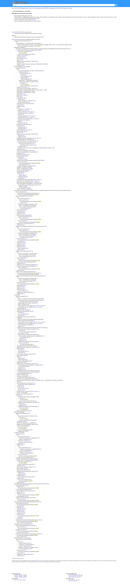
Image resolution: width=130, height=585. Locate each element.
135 (23, 120)
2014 (37, 21)
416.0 (20, 96)
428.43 (26, 314)
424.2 (24, 285)
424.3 (31, 251)
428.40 (31, 311)
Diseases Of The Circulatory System (38, 8)
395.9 (34, 206)
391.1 (37, 193)
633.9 (39, 305)
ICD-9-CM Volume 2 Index (17, 39)
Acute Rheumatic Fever (55, 8)
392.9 (21, 558)
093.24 (22, 270)
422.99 (26, 496)
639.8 (43, 305)
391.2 (30, 51)
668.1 (32, 324)
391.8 (28, 164)
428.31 (22, 349)
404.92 (28, 73)
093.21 (22, 249)
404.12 (29, 76)
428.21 (22, 387)
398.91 (34, 331)
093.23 (22, 293)
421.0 (25, 202)
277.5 (28, 116)
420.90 (26, 503)
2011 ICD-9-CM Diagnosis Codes (21, 8)
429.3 (28, 413)
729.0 (30, 524)
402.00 (23, 136)
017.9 (32, 182)
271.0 (28, 111)
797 (20, 381)
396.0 (29, 546)
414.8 (22, 62)
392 (14, 558)
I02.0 (24, 33)
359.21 (27, 117)
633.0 (35, 305)
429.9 (23, 68)
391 (42, 37)
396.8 (30, 442)
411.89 (32, 143)
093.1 (21, 173)
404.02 (29, 79)
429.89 (26, 171)
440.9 (24, 308)
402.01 (25, 77)
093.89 (22, 172)
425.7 (26, 55)
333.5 (30, 40)
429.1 (69, 48)
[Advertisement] (36, 26)
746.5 (22, 552)
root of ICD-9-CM (24, 561)
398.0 (40, 50)
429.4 (33, 354)
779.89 (25, 58)
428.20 (21, 385)
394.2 (28, 440)
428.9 (26, 296)
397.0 (44, 275)
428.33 (26, 351)
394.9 (32, 150)
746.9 (24, 98)
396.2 (29, 439)
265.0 (21, 95)
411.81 (34, 145)
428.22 (22, 390)
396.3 (28, 436)
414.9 (22, 104)
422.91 (22, 492)
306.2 (24, 128)
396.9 (28, 198)
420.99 (22, 506)
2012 (33, 21)
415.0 (21, 157)
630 (34, 307)
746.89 (22, 57)
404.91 (42, 336)
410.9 (34, 142)
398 (53, 44)
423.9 (39, 501)
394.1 (22, 444)
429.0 (30, 124)
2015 (39, 21)
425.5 (23, 93)
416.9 (26, 156)
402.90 (36, 61)
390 (36, 50)
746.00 (25, 186)
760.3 (33, 100)
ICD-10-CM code (32, 18)
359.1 (32, 118)
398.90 (35, 85)
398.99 (34, 420)
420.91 (21, 507)
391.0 (22, 514)
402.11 (24, 74)
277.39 (21, 55)
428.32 (22, 352)
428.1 (42, 70)
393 (50, 44)
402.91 (26, 72)
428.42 (22, 315)
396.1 (29, 543)
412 (24, 146)
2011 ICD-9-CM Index (34, 561)
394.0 (30, 539)
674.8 (23, 153)
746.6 (22, 443)
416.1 (24, 149)
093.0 (24, 175)
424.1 (35, 88)
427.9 (22, 125)
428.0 (32, 103)
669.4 (32, 320)
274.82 (21, 59)
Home (13, 8)
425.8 (31, 113)
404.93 (28, 337)
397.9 (34, 271)
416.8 (25, 158)
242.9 (34, 138)
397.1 (34, 256)
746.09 (22, 263)
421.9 (24, 191)
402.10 (22, 135)
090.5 (23, 178)
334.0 (26, 113)
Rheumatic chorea (68, 8)
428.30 (22, 348)
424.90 (69, 190)
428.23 (26, 388)
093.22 (22, 224)
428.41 (22, 312)
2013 (35, 21)
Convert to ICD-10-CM (16, 32)
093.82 (22, 65)
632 (37, 307)
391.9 (24, 83)
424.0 (24, 242)
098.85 (25, 131)
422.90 (26, 485)
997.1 (25, 127)
